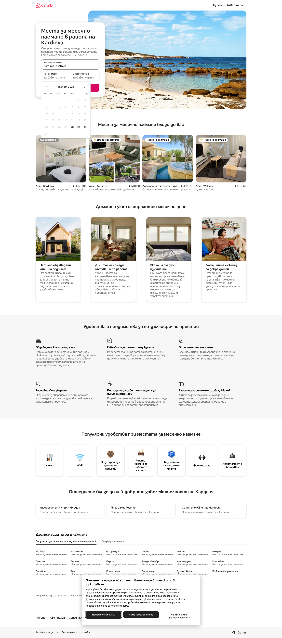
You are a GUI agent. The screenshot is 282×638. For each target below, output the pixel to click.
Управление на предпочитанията (178, 616)
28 (72, 127)
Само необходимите (141, 614)
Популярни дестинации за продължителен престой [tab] (66, 541)
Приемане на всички (103, 614)
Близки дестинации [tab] (113, 541)
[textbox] (56, 77)
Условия (86, 632)
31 (46, 133)
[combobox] (70, 66)
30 (85, 127)
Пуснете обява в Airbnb (228, 5)
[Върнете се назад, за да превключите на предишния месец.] (47, 87)
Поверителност (68, 632)
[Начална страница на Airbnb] (44, 5)
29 (78, 127)
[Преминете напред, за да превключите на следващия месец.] (85, 87)
